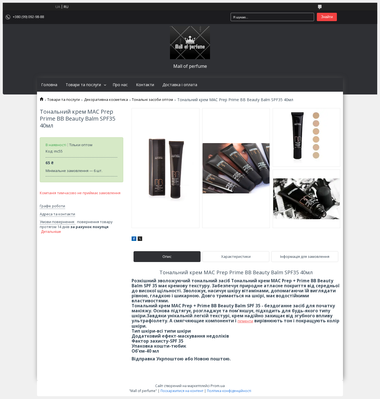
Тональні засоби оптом (152, 99)
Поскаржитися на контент (182, 390)
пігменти (245, 320)
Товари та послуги (83, 84)
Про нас (120, 84)
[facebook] (134, 239)
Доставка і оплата (179, 84)
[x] (140, 239)
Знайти (327, 17)
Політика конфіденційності (229, 390)
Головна (49, 84)
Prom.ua (218, 385)
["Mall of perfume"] (190, 42)
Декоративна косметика (106, 99)
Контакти (145, 84)
